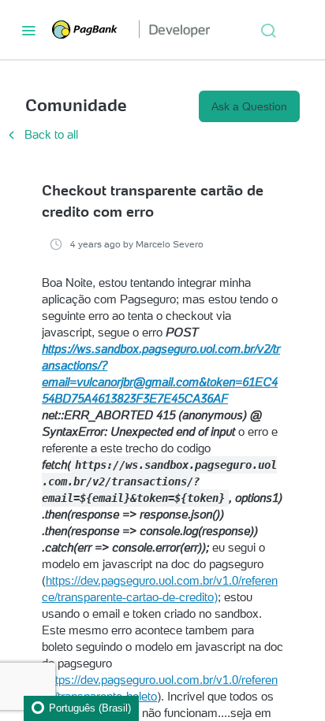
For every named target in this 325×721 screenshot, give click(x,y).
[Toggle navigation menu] (28, 30)
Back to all (41, 134)
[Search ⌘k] (268, 30)
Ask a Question (249, 106)
